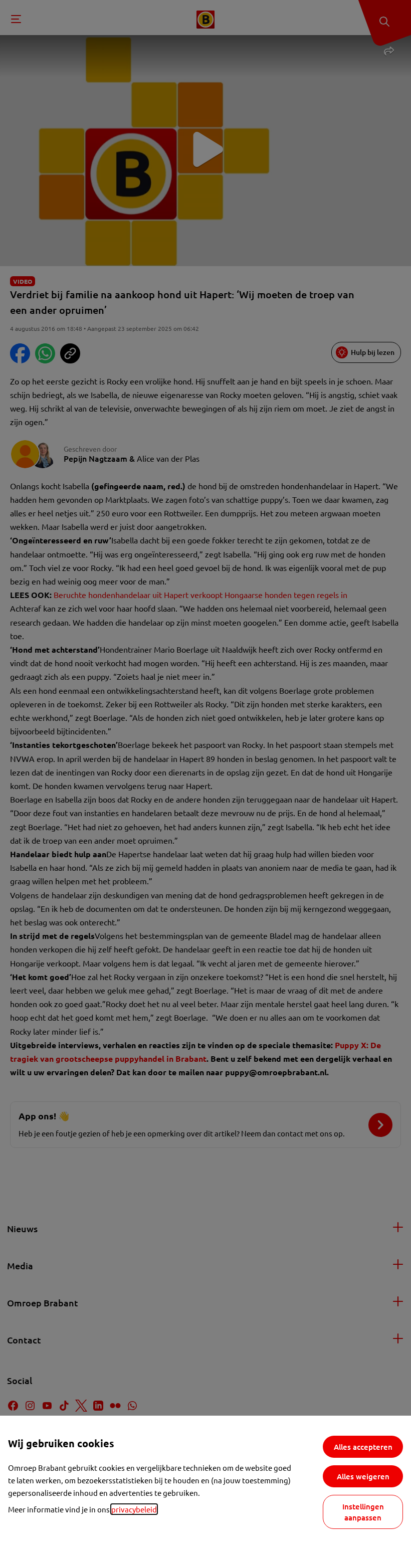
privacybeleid (134, 1509)
